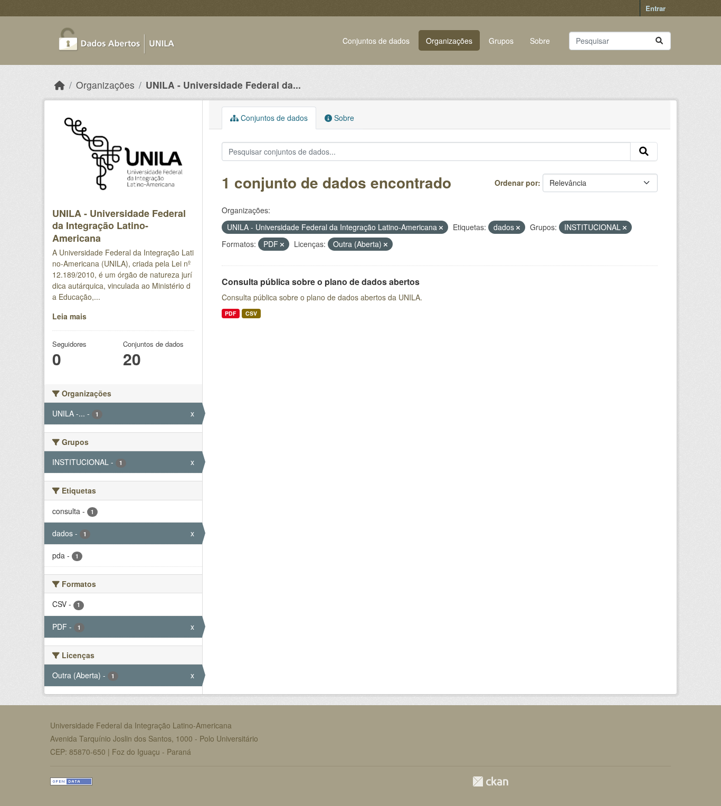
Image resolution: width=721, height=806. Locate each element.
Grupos (501, 40)
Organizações (449, 40)
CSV (251, 313)
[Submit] (659, 41)
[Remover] (441, 227)
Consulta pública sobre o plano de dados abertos (321, 282)
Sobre (540, 40)
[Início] (59, 84)
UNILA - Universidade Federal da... (223, 84)
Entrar (656, 8)
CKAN (490, 781)
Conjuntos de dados (376, 40)
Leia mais (69, 316)
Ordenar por (516, 182)
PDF (230, 313)
